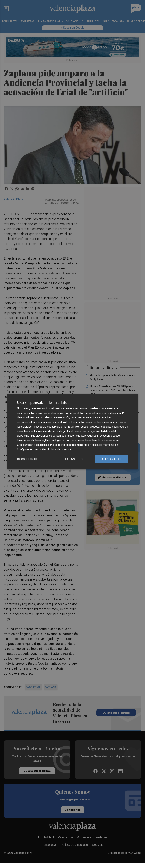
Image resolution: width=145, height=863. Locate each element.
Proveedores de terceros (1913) (51, 426)
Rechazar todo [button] (74, 459)
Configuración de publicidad (33, 444)
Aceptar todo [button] (111, 459)
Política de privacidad (60, 449)
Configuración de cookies (32, 449)
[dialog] (72, 431)
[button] (27, 459)
